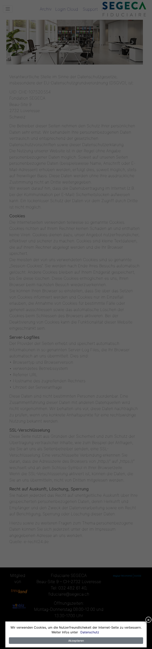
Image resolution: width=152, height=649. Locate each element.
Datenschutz (89, 632)
